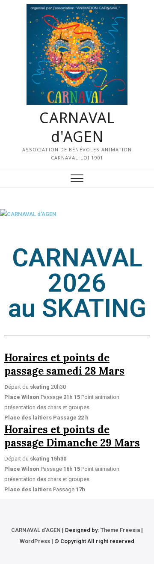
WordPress (35, 541)
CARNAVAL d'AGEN (77, 127)
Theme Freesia (120, 530)
